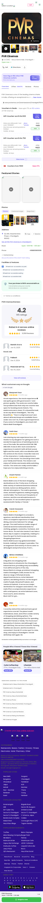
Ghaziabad (7, 782)
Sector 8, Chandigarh (11, 813)
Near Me (7, 860)
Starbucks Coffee (9, 846)
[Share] (25, 67)
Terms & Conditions (31, 860)
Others (10, 883)
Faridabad (24, 782)
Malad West (7, 821)
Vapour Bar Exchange (11, 843)
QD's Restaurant (9, 851)
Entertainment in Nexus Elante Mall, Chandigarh (18, 684)
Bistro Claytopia (27, 832)
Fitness (36, 748)
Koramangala (8, 804)
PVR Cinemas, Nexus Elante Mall (13, 692)
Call (38, 894)
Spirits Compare (17, 860)
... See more (36, 97)
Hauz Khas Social (27, 851)
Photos (5, 211)
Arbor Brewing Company (12, 835)
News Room (8, 857)
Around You (26, 857)
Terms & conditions (12, 296)
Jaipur (5, 785)
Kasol (5, 795)
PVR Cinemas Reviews (10, 708)
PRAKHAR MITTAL (17, 367)
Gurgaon (24, 776)
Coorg (23, 793)
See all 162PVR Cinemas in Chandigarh (17, 242)
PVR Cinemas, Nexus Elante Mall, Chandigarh (17, 704)
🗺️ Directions (16, 67)
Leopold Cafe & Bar (28, 846)
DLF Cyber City (8, 810)
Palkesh (13, 357)
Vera (24, 867)
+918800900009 (35, 250)
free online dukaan (25, 730)
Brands (27, 864)
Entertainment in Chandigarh (12, 688)
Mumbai (24, 787)
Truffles (6, 832)
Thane (23, 790)
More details (26, 124)
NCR (22, 785)
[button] (6, 48)
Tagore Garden (26, 823)
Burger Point (25, 835)
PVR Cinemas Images (10, 719)
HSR (4, 807)
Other (27, 751)
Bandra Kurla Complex (11, 818)
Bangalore (7, 779)
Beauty (14, 748)
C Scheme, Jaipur (27, 815)
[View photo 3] (24, 48)
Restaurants (6, 748)
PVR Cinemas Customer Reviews (13, 712)
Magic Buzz (30, 211)
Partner (20, 864)
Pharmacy (20, 751)
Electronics (5, 751)
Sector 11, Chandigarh (11, 815)
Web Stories (8, 871)
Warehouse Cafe (27, 841)
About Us (17, 857)
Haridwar (24, 795)
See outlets (34, 77)
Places (14, 864)
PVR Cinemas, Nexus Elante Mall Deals (15, 696)
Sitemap (7, 864)
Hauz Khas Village (9, 823)
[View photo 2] (15, 48)
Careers (32, 867)
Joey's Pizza (7, 849)
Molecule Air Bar (9, 841)
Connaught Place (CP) (29, 821)
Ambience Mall (26, 810)
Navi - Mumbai (8, 790)
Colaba (23, 818)
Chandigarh (25, 779)
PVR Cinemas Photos (9, 700)
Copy (28, 234)
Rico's (23, 849)
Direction (37, 234)
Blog (32, 857)
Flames (23, 838)
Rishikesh (6, 793)
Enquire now (23, 899)
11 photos (36, 41)
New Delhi (6, 776)
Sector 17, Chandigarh (29, 813)
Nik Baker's (7, 838)
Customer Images (17, 211)
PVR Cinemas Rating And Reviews (14, 716)
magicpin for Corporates (12, 867)
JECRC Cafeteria (27, 843)
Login (30, 5)
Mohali (5, 787)
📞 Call (5, 67)
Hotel (13, 751)
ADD (36, 128)
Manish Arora (16, 344)
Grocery (28, 748)
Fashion (21, 748)
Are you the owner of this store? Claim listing (16, 258)
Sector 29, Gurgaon (28, 807)
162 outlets (36, 108)
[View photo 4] (33, 48)
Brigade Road (26, 804)
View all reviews (20, 378)
